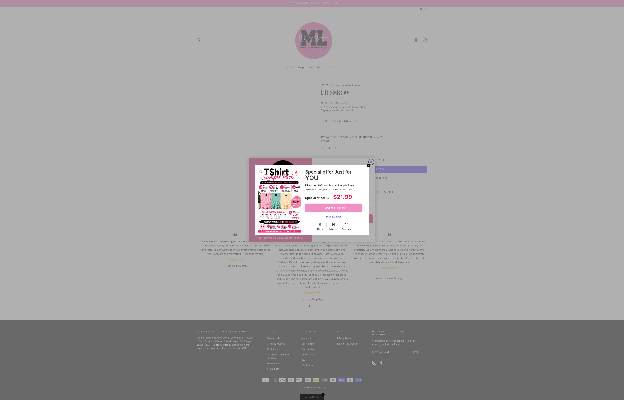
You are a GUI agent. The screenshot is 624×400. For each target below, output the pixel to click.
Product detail (333, 216)
